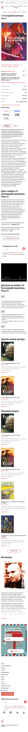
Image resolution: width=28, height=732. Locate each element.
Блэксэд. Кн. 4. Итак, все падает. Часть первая (13, 536)
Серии (2, 677)
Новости (3, 668)
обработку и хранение (8, 254)
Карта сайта (4, 690)
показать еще (14, 550)
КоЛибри (19, 6)
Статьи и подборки (6, 665)
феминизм (4, 66)
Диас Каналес (4, 504)
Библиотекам (4, 674)
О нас (2, 681)
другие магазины (6, 118)
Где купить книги (5, 685)
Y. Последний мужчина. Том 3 (11, 239)
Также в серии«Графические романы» (13, 82)
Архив (2, 679)
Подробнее (4, 372)
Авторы (3, 670)
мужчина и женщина (13, 66)
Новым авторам (5, 672)
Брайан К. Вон (10, 71)
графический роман (6, 64)
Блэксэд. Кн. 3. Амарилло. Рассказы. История (13, 502)
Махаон (25, 6)
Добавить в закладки (7, 126)
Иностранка (13, 6)
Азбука (6, 6)
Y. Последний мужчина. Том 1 (11, 236)
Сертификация (5, 688)
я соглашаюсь (18, 252)
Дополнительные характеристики (10, 104)
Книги (16, 7)
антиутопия (16, 64)
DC (21, 64)
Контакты (3, 683)
